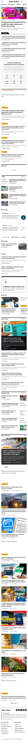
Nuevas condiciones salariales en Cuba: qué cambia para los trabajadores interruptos (14, 452)
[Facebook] (6, 76)
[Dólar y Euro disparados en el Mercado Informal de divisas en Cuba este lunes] (14, 548)
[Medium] (13, 82)
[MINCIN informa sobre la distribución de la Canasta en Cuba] (14, 641)
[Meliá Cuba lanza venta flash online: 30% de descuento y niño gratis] (14, 477)
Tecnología (4, 241)
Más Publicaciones (24, 318)
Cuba (8, 237)
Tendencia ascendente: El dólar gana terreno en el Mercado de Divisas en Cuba (17, 196)
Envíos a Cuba (4, 123)
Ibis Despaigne (12, 183)
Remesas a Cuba (5, 393)
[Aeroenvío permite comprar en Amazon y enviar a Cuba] (23, 412)
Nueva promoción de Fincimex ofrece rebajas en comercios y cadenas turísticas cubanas (8, 310)
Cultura (4, 254)
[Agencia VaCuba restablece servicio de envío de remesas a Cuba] (23, 427)
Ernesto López (5, 273)
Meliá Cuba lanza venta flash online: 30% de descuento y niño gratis (11, 487)
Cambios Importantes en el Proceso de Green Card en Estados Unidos (17, 202)
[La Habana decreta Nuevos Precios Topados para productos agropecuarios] (14, 664)
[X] (13, 76)
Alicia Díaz (4, 225)
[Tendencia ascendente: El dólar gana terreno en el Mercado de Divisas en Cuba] (4, 196)
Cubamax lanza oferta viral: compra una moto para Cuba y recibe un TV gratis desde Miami (13, 339)
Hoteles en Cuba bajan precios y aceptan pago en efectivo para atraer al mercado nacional (12, 155)
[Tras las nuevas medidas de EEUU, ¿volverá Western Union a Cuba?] (23, 420)
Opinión (6, 467)
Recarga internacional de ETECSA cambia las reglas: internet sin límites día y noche (13, 24)
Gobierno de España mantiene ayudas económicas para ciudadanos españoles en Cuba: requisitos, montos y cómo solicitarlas (13, 142)
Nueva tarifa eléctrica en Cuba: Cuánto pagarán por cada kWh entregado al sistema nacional (12, 112)
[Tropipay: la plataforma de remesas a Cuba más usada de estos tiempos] (23, 405)
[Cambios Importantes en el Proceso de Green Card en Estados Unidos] (4, 203)
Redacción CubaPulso (6, 39)
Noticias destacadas (15, 237)
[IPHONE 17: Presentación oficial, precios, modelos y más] (22, 246)
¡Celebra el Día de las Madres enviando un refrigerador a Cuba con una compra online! (11, 373)
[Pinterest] (26, 710)
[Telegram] (23, 710)
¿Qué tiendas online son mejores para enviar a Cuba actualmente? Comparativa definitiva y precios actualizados (13, 354)
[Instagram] (21, 76)
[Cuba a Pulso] (14, 1)
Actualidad (4, 17)
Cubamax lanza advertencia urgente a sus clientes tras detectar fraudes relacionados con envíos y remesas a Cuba (13, 128)
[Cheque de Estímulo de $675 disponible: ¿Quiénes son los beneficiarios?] (4, 188)
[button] (2, 1)
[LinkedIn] (6, 82)
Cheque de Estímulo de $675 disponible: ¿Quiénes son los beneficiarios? (15, 188)
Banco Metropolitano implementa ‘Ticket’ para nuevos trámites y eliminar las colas (12, 535)
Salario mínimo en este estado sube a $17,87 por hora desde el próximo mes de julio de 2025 (17, 181)
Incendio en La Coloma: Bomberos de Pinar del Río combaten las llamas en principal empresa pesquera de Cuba (13, 511)
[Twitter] (19, 710)
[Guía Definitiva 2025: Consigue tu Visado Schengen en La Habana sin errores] (14, 618)
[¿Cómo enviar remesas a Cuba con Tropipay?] (23, 398)
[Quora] (21, 82)
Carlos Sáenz (5, 247)
